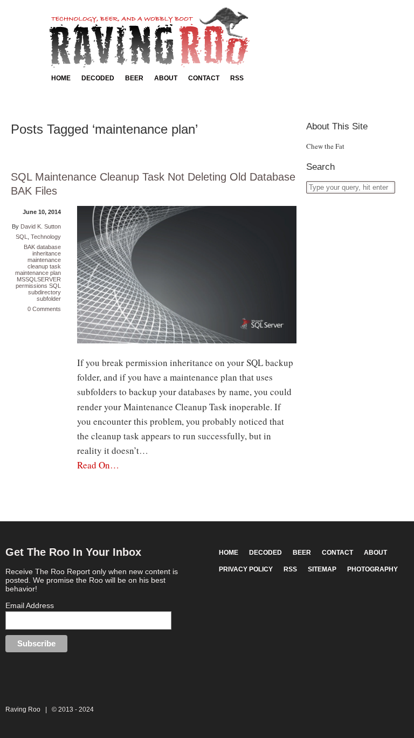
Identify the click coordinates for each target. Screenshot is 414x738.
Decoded (97, 78)
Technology (46, 236)
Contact (203, 78)
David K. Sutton (40, 226)
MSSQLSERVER (39, 279)
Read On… (98, 465)
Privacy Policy (246, 569)
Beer (134, 78)
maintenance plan (38, 273)
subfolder (49, 298)
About (165, 78)
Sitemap (322, 569)
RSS (237, 78)
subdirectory (44, 292)
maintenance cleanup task (44, 263)
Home (61, 78)
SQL (21, 236)
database (49, 247)
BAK (29, 247)
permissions (31, 285)
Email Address (29, 605)
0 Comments (44, 309)
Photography (372, 569)
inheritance (46, 253)
